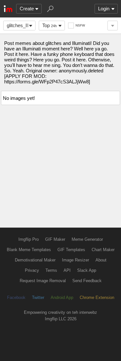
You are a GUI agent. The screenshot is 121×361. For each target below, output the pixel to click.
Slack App (86, 270)
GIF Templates (71, 249)
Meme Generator (87, 239)
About (101, 260)
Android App (62, 297)
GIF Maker (55, 239)
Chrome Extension (97, 297)
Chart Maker (103, 249)
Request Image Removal (43, 280)
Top (49, 25)
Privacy (32, 270)
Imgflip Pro (28, 239)
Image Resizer (75, 260)
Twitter (38, 297)
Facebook (16, 297)
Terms (51, 270)
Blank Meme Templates (29, 249)
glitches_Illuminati (21, 25)
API (67, 270)
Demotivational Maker (35, 260)
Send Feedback (87, 280)
